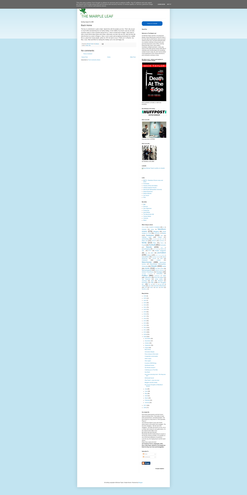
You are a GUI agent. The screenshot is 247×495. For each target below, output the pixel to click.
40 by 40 (144, 227)
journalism (161, 253)
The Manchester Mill (148, 214)
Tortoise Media (147, 216)
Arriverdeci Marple (149, 352)
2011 (145, 330)
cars (162, 235)
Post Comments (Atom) (94, 60)
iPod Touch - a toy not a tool (152, 380)
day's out (161, 238)
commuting (145, 239)
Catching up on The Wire (151, 370)
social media (159, 279)
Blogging (156, 231)
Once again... (148, 361)
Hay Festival (156, 249)
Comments (147, 457)
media (164, 266)
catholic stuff (146, 237)
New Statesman (147, 208)
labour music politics (159, 255)
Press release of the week (151, 354)
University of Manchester (159, 285)
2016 (145, 318)
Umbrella (145, 218)
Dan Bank (147, 372)
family (86, 45)
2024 (145, 300)
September (148, 345)
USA (146, 287)
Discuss (154, 240)
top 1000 (162, 284)
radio (164, 275)
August (147, 347)
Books (164, 233)
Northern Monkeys (159, 270)
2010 (145, 332)
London (159, 260)
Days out (144, 240)
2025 (145, 298)
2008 (145, 336)
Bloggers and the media (151, 382)
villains (151, 287)
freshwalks (163, 245)
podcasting (159, 273)
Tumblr (143, 285)
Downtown (161, 240)
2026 (145, 296)
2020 (145, 309)
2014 (145, 323)
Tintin (156, 284)
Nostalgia (159, 272)
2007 (145, 405)
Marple (154, 266)
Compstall (155, 238)
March (146, 398)
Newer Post (85, 57)
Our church (146, 195)
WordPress (144, 289)
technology (145, 282)
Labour (149, 255)
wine (162, 287)
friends (149, 247)
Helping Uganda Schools (149, 187)
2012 (145, 327)
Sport (152, 280)
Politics (145, 276)
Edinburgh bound (149, 378)
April (146, 395)
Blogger (140, 482)
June (146, 391)
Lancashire (145, 257)
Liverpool (144, 260)
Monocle (145, 206)
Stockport (160, 280)
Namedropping (146, 270)
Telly (152, 282)
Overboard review (149, 365)
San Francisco (146, 279)
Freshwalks (146, 183)
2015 (145, 320)
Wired (144, 220)
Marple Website (147, 193)
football (152, 245)
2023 (145, 302)
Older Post (133, 57)
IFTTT (149, 250)
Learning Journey (156, 256)
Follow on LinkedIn (152, 23)
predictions (157, 275)
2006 (145, 407)
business (150, 235)
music (147, 268)
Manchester (147, 262)
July (146, 389)
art (163, 227)
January (147, 402)
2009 (145, 334)
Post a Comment (87, 53)
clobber (160, 237)
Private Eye (146, 210)
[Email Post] (102, 43)
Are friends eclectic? (150, 367)
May (146, 393)
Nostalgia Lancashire (147, 273)
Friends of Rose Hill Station (150, 185)
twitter (149, 285)
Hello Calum (148, 358)
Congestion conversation (151, 356)
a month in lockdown (154, 227)
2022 (145, 305)
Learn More (161, 4)
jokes (152, 253)
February (147, 400)
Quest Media (146, 212)
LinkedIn (154, 258)
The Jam (150, 284)
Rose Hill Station (159, 277)
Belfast (152, 229)
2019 (145, 312)
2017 (145, 316)
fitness (162, 242)
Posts (145, 454)
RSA (144, 197)
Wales (157, 287)
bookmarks (157, 233)
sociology (144, 280)
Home (108, 57)
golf (162, 247)
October (147, 343)
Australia (144, 229)
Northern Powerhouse (148, 272)
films (154, 243)
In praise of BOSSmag (150, 363)
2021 (145, 307)
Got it (169, 4)
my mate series (159, 268)
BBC (144, 204)
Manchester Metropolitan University (152, 189)
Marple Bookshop (148, 191)
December (148, 338)
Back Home (148, 349)
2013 (145, 325)
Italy (90, 45)
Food (143, 245)
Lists (161, 258)
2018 (145, 314)
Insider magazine (160, 250)
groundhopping (146, 249)
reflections (148, 277)
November (148, 341)
